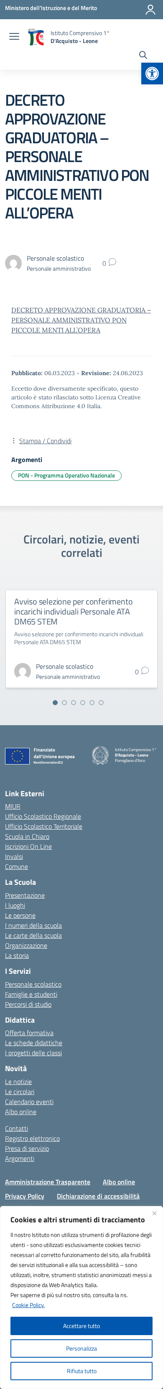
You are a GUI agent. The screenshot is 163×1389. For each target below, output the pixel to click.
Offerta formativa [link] (29, 1033)
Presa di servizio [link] (27, 1148)
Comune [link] (16, 866)
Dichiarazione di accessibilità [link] (98, 1196)
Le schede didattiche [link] (33, 1043)
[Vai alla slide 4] (82, 702)
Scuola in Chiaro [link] (27, 836)
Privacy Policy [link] (24, 1196)
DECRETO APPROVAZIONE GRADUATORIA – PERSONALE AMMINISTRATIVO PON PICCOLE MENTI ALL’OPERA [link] (81, 320)
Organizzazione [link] (26, 945)
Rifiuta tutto (82, 1370)
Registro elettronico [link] (32, 1138)
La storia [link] (17, 955)
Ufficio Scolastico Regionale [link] (43, 816)
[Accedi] (150, 9)
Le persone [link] (20, 915)
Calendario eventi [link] (29, 1102)
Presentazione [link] (25, 895)
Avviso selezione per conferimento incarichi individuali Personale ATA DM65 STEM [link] (73, 611)
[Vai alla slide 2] (64, 702)
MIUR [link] (12, 806)
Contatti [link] (16, 1128)
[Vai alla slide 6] (101, 702)
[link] (152, 73)
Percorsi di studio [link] (28, 1004)
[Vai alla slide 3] (73, 702)
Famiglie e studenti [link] (31, 994)
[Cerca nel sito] (143, 56)
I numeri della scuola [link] (33, 925)
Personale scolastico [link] (33, 984)
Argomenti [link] (19, 1158)
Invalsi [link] (14, 856)
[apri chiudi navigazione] (14, 37)
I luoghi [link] (15, 905)
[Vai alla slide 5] (91, 702)
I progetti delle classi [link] (33, 1053)
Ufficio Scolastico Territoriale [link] (43, 826)
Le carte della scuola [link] (33, 935)
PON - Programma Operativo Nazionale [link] (66, 475)
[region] (81, 1297)
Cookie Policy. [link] (28, 1304)
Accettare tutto (81, 1325)
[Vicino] (154, 1213)
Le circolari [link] (19, 1092)
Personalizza (81, 1348)
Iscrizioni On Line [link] (28, 846)
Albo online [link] (20, 1112)
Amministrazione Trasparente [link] (47, 1182)
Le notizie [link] (18, 1082)
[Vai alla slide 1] (55, 702)
